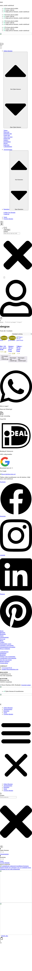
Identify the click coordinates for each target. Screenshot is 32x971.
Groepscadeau (4, 663)
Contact (2, 642)
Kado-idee (6, 145)
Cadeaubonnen (8, 146)
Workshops (3, 653)
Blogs (1, 640)
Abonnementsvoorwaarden (7, 647)
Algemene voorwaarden (7, 645)
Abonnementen (4, 637)
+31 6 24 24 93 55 (7, 667)
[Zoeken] (4, 277)
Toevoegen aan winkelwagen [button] (5, 357)
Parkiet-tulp (7, 138)
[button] (16, 749)
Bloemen (2, 632)
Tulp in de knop (8, 137)
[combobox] (12, 233)
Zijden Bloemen (8, 707)
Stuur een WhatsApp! (6, 409)
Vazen (1, 635)
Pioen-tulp (6, 132)
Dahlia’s (6, 140)
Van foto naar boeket (6, 660)
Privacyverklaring (5, 648)
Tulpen (5, 130)
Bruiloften (3, 655)
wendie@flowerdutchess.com (10, 669)
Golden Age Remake (9, 212)
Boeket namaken (4, 661)
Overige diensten (8, 714)
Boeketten (3, 634)
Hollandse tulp (8, 133)
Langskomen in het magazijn (8, 658)
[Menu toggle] (1, 47)
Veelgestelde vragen (5, 644)
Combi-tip (6, 214)
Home (1, 322)
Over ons (2, 639)
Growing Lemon (26, 685)
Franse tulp (7, 135)
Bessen (6, 143)
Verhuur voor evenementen (7, 656)
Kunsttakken (7, 141)
